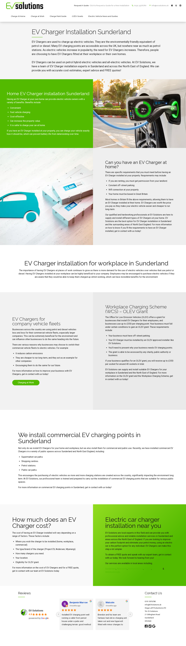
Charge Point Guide (58, 16)
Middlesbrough (112, 572)
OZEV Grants (77, 16)
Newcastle (122, 568)
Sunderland (110, 568)
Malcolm (110, 602)
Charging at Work (26, 382)
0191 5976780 (150, 601)
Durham (147, 568)
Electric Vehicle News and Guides (103, 16)
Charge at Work (37, 16)
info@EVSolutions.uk (153, 605)
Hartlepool (157, 568)
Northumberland (135, 568)
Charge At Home (18, 16)
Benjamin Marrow (79, 602)
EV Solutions (36, 610)
